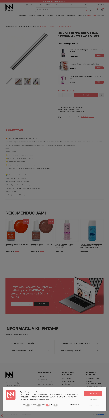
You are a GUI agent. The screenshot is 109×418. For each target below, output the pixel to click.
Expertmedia (98, 406)
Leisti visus (93, 393)
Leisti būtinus (93, 400)
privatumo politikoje (44, 399)
